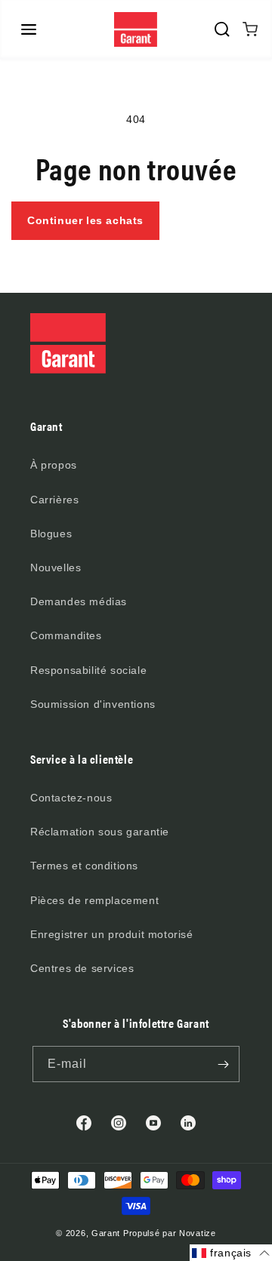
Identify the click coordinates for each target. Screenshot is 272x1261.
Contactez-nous (71, 798)
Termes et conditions (84, 866)
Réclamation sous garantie (99, 832)
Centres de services (82, 968)
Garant (105, 1233)
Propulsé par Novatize (169, 1233)
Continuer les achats (85, 220)
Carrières (54, 500)
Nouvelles (55, 567)
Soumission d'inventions (93, 704)
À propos (53, 465)
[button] (28, 29)
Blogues (51, 533)
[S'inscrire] (223, 1064)
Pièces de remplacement (94, 900)
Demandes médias (78, 601)
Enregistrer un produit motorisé (111, 934)
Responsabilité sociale (88, 670)
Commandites (66, 635)
